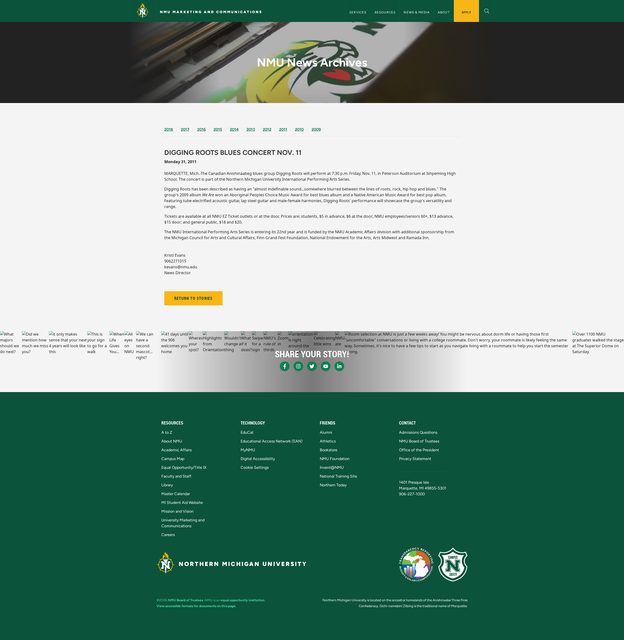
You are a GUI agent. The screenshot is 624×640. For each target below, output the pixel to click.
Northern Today (333, 485)
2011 (283, 129)
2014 (234, 129)
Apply (466, 12)
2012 (267, 129)
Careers (168, 534)
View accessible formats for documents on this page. (196, 606)
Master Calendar (175, 493)
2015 (218, 129)
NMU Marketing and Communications (211, 12)
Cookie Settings (255, 467)
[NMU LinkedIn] (339, 366)
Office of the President (419, 450)
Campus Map (172, 458)
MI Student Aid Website (182, 502)
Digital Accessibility (258, 458)
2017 (185, 129)
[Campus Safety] (453, 564)
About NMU (171, 441)
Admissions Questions (418, 432)
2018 (168, 129)
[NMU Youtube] (326, 366)
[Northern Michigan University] (142, 11)
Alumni (326, 432)
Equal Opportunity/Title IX (183, 467)
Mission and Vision (177, 511)
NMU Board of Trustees (419, 441)
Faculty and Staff (176, 476)
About (444, 12)
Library (167, 485)
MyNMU (248, 450)
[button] (487, 10)
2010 (299, 129)
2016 (201, 129)
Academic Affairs (176, 450)
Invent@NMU (332, 467)
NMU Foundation (335, 458)
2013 (250, 129)
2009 (316, 129)
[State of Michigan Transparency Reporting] (416, 564)
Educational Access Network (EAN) (271, 441)
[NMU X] (312, 366)
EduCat (247, 432)
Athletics (328, 441)
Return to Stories (193, 298)
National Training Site (338, 476)
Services (358, 12)
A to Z (166, 432)
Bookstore (328, 450)
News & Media (416, 12)
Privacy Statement (415, 458)
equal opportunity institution (242, 600)
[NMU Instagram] (298, 366)
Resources (385, 12)
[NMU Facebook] (285, 366)
